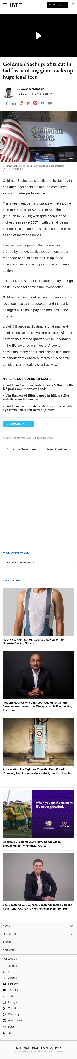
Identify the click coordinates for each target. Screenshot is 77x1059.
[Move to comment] (50, 103)
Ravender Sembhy (32, 88)
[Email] (42, 103)
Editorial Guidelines (56, 449)
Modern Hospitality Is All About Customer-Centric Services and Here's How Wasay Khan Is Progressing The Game (37, 706)
